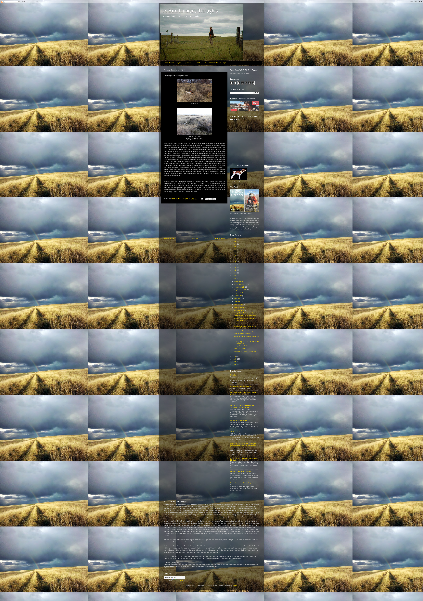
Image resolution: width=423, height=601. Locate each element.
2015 (235, 270)
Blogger (235, 585)
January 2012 (239, 310)
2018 (235, 261)
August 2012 (239, 293)
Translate (180, 580)
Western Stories (235, 432)
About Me (197, 63)
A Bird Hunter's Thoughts (190, 10)
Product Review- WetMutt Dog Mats (242, 483)
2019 (235, 258)
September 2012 (240, 290)
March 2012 (238, 304)
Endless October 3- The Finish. (241, 386)
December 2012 (240, 281)
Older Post (220, 238)
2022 (235, 250)
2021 (235, 253)
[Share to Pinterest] (214, 199)
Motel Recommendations (242, 334)
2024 (235, 244)
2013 (235, 276)
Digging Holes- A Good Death (240, 471)
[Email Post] (202, 199)
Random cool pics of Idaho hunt (245, 316)
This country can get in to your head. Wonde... (244, 319)
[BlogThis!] (208, 199)
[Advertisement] (194, 220)
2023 (235, 247)
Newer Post (169, 238)
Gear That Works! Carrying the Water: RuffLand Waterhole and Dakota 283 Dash (243, 445)
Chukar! (236, 323)
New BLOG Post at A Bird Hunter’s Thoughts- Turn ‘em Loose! (242, 406)
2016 (235, 267)
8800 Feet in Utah (240, 349)
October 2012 (239, 287)
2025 (235, 241)
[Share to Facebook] (212, 199)
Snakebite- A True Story (238, 420)
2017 (235, 264)
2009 (235, 362)
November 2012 (240, 284)
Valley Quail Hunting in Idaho (244, 313)
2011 (234, 356)
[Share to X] (210, 199)
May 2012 (238, 298)
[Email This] (206, 199)
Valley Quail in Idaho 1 (242, 346)
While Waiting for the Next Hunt (245, 352)
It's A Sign (233, 375)
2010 (235, 359)
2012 (235, 279)
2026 (235, 238)
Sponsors (188, 63)
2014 (235, 273)
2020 (235, 255)
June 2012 (238, 296)
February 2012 (239, 307)
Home (195, 238)
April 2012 (238, 301)
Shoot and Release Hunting (243, 331)
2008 (235, 365)
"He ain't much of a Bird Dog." (215, 63)
